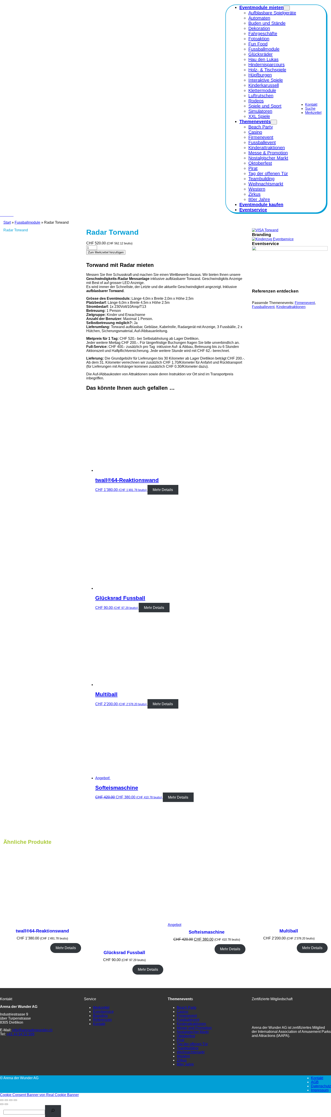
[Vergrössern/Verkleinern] (2, 1100)
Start (7, 222)
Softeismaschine (206, 932)
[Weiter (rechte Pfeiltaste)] (6, 1104)
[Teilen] (11, 1100)
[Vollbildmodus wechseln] (6, 1100)
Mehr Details (163, 490)
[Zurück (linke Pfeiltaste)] (2, 1104)
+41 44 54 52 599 (20, 1034)
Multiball (288, 930)
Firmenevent (305, 303)
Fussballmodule (27, 222)
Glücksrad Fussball (124, 952)
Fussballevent (263, 307)
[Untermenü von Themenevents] (274, 122)
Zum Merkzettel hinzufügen (106, 252)
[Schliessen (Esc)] (15, 1100)
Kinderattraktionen (291, 307)
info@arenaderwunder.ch (32, 1030)
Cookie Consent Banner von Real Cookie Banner (39, 1095)
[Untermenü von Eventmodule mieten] (286, 8)
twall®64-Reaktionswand (42, 930)
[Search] (53, 1111)
